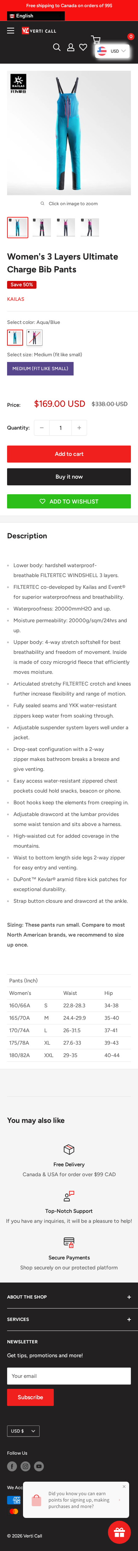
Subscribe (30, 1397)
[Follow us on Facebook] (12, 1466)
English (24, 15)
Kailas (15, 299)
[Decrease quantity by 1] (41, 427)
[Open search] (57, 47)
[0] (111, 40)
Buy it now (69, 476)
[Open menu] (10, 30)
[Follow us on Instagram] (25, 1466)
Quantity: (18, 428)
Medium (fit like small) (40, 366)
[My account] (70, 47)
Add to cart (69, 454)
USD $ (17, 1431)
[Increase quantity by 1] (79, 427)
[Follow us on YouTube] (39, 1466)
